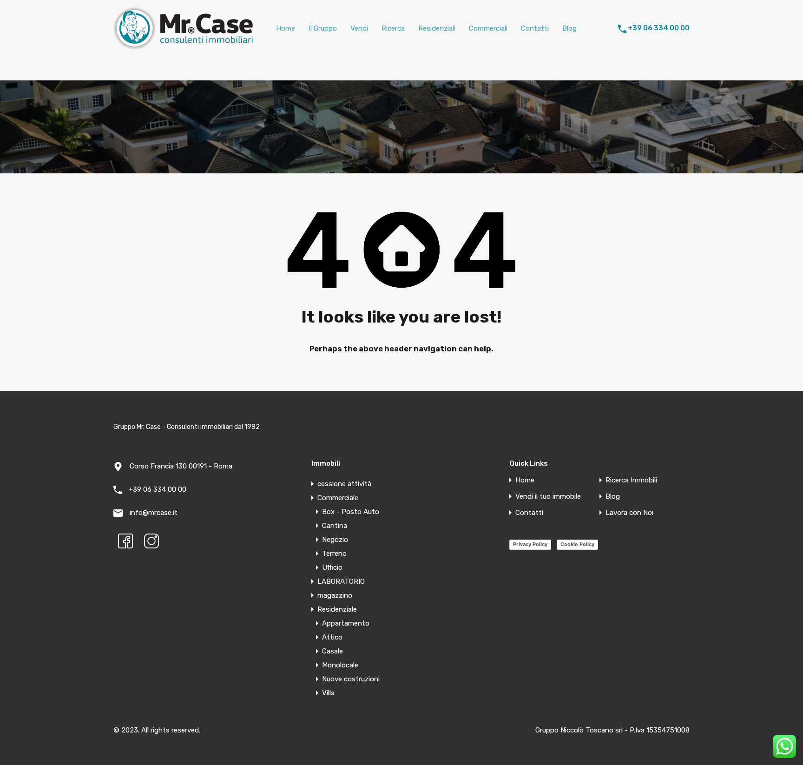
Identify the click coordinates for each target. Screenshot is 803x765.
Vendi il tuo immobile (548, 496)
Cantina (334, 525)
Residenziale (337, 609)
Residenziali (436, 28)
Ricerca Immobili (631, 480)
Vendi (359, 28)
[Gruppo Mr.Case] (183, 45)
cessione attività (344, 484)
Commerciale (337, 498)
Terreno (334, 553)
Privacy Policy (530, 544)
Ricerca (393, 28)
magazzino (334, 595)
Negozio (335, 539)
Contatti (535, 28)
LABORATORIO (341, 581)
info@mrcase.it (154, 512)
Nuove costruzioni (351, 679)
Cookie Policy (577, 544)
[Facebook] (125, 541)
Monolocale (340, 665)
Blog (569, 28)
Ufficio (332, 567)
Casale (332, 651)
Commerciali (488, 28)
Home (285, 28)
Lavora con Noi (629, 512)
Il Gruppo (323, 28)
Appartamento (345, 623)
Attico (332, 637)
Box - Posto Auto (350, 512)
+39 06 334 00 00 (659, 28)
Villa (328, 693)
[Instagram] (151, 541)
